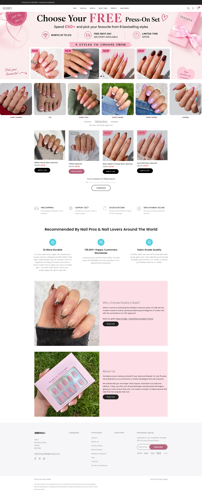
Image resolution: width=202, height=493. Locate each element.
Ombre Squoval (75, 164)
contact (94, 461)
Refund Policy (96, 450)
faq (92, 457)
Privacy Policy (96, 446)
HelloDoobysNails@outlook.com (47, 453)
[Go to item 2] (101, 76)
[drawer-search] (188, 8)
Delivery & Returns (98, 453)
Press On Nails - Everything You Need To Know (134, 319)
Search (94, 438)
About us (95, 442)
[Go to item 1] (98, 76)
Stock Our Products (99, 465)
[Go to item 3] (103, 76)
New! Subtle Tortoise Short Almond (117, 164)
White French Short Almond (46, 162)
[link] (101, 45)
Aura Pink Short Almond (147, 163)
